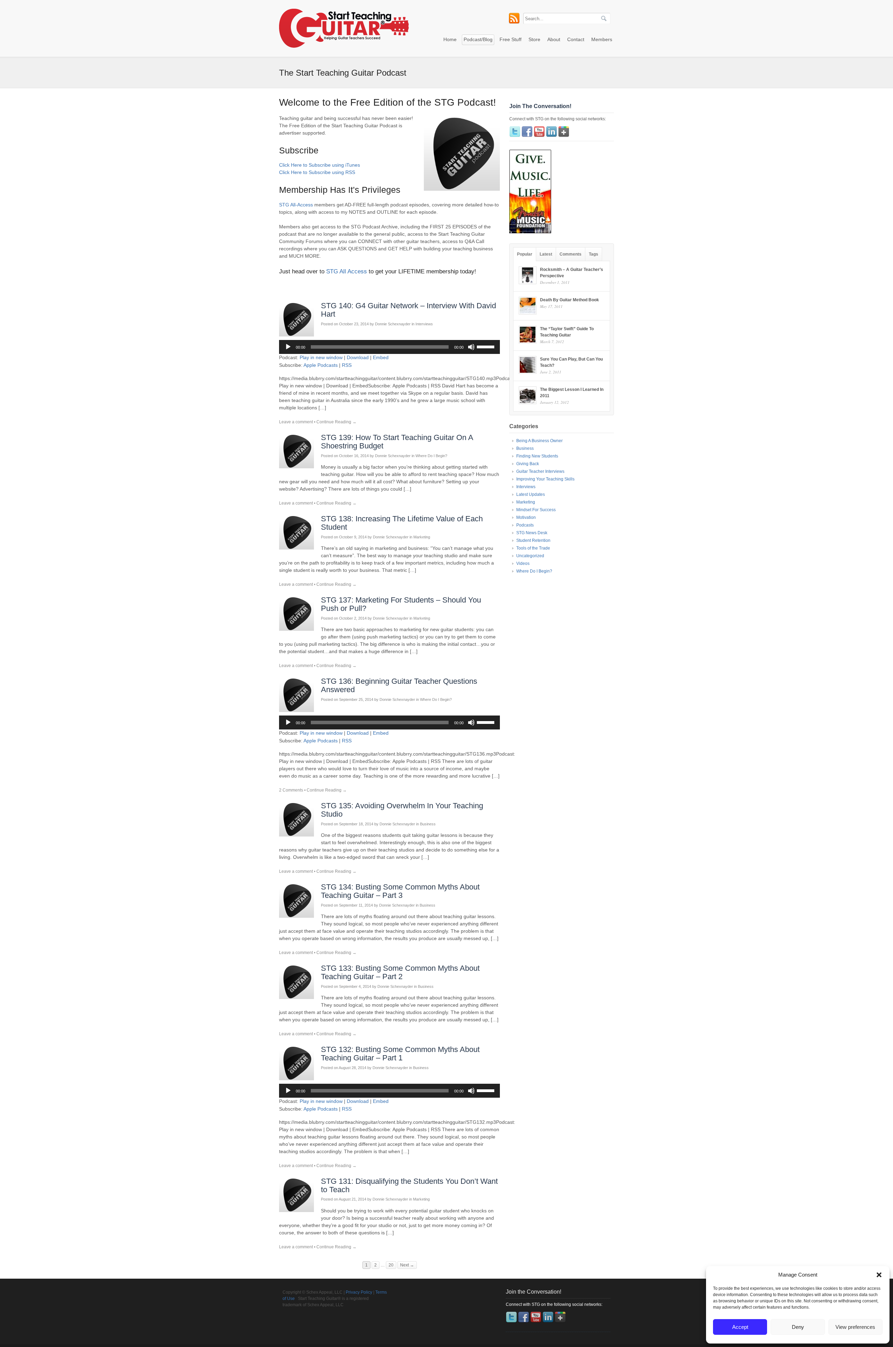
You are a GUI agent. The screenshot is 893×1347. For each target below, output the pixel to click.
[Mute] (471, 346)
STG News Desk (531, 532)
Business (428, 824)
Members (601, 39)
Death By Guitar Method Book (569, 299)
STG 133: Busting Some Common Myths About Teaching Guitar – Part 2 (400, 972)
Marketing (421, 537)
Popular (524, 254)
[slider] (486, 346)
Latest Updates (530, 494)
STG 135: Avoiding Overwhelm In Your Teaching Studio (402, 809)
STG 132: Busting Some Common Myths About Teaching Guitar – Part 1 (400, 1053)
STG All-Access (296, 204)
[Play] (288, 346)
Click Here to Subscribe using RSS (317, 172)
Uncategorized (530, 555)
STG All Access (346, 271)
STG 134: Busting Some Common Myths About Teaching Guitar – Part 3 (400, 891)
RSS (347, 365)
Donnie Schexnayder (393, 324)
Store (534, 39)
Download (358, 357)
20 (391, 1265)
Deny (798, 1327)
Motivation (526, 517)
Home (450, 39)
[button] (879, 1274)
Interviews (424, 324)
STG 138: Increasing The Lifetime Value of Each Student (402, 522)
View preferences (855, 1327)
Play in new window (321, 357)
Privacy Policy (359, 1292)
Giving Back (527, 463)
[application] (389, 347)
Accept (740, 1327)
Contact (575, 39)
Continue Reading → (336, 421)
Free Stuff (510, 39)
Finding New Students (537, 456)
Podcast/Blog (478, 39)
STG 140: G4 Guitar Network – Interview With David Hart (408, 309)
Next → (407, 1265)
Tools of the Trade (533, 548)
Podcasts (525, 525)
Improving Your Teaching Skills (545, 479)
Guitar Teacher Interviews (540, 471)
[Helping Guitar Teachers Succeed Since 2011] (344, 46)
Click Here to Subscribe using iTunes (319, 165)
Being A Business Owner (539, 440)
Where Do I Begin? (431, 456)
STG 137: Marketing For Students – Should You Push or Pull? (401, 604)
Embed (381, 357)
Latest (546, 254)
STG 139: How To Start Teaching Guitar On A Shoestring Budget (397, 441)
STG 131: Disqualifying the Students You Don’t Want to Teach (409, 1185)
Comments (570, 254)
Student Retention (533, 540)
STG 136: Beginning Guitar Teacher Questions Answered (399, 685)
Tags (593, 254)
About (553, 39)
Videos (523, 563)
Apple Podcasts (320, 365)
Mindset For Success (536, 509)
